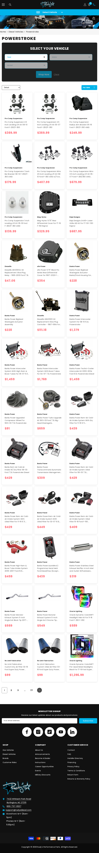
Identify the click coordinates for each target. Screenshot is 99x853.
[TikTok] (49, 732)
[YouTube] (61, 732)
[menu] (3, 4)
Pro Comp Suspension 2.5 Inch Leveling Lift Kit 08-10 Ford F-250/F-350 (16, 125)
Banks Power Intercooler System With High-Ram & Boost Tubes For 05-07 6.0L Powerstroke (16, 371)
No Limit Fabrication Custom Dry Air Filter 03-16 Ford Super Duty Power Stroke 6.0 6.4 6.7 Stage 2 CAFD (16, 667)
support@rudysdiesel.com (18, 810)
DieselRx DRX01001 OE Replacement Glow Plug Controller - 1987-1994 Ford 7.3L (49, 322)
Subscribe (88, 720)
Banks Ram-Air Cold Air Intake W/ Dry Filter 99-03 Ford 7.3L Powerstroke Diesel (17, 470)
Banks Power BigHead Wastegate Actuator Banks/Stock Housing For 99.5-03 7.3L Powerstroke (80, 273)
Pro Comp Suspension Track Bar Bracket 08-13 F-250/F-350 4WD (17, 174)
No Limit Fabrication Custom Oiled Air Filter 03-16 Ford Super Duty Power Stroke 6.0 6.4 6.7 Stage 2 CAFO (48, 667)
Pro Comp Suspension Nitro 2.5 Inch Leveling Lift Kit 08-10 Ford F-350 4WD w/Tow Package (49, 174)
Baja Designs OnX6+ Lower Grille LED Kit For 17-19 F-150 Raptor (81, 223)
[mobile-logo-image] (47, 4)
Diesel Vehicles (16, 31)
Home (3, 31)
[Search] (10, 4)
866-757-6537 (14, 806)
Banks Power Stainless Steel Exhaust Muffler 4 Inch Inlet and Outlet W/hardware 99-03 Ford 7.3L (82, 568)
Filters (86, 87)
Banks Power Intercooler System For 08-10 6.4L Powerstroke (80, 322)
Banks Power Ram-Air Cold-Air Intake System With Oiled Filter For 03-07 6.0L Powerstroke (49, 519)
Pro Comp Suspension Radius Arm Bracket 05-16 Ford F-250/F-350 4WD (81, 125)
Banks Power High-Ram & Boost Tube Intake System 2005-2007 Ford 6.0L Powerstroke (16, 568)
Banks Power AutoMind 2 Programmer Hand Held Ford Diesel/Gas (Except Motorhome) (47, 568)
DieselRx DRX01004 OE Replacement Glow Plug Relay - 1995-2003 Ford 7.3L (17, 272)
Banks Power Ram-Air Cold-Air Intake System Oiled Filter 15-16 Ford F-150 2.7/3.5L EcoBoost (82, 519)
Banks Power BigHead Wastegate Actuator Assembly (14, 322)
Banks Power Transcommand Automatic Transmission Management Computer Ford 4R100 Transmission (49, 470)
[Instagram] (38, 732)
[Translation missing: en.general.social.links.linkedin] (72, 732)
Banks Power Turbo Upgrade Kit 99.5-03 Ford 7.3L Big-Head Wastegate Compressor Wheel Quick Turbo (49, 420)
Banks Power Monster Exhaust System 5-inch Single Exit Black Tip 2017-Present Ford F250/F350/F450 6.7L (16, 618)
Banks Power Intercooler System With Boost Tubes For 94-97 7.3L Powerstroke (49, 371)
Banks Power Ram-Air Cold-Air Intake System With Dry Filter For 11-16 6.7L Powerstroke (82, 420)
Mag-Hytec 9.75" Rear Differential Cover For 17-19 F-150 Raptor (49, 223)
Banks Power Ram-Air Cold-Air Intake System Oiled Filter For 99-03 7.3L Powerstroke (82, 470)
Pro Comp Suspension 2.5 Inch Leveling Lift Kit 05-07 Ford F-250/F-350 (48, 125)
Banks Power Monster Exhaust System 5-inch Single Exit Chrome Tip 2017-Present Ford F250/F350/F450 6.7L (47, 618)
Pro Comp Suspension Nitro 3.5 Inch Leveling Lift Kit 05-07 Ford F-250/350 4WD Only (81, 174)
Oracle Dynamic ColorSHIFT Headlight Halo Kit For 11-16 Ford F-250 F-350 (82, 617)
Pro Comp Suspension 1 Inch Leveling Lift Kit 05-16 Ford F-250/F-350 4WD (17, 223)
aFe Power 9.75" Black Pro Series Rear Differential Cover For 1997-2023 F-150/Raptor (48, 273)
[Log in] (85, 4)
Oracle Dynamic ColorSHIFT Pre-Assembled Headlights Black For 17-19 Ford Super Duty (82, 667)
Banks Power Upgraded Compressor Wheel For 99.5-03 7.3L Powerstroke (16, 420)
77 (31, 690)
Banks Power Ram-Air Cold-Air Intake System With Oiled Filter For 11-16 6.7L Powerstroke (17, 519)
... (25, 690)
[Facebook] (27, 732)
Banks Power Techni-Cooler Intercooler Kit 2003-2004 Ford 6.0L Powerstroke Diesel (82, 371)
